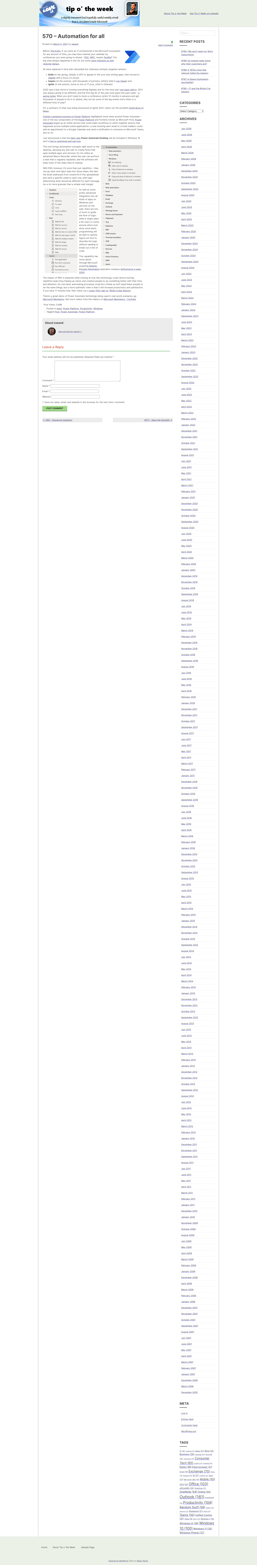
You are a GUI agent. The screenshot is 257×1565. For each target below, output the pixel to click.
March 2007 (187, 1362)
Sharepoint (196, 1511)
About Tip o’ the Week (64, 1547)
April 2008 (186, 1283)
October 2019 (188, 588)
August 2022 (187, 382)
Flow (57, 311)
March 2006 (187, 1386)
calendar (200, 1454)
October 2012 (188, 1084)
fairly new (75, 138)
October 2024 (188, 255)
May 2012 (186, 1114)
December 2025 (189, 171)
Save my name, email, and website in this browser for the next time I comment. (85, 402)
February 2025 (188, 231)
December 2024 (189, 243)
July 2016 (186, 812)
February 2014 (188, 987)
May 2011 (186, 1180)
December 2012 (189, 1072)
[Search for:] (198, 33)
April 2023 (186, 334)
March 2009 (187, 1259)
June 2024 (186, 279)
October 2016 (188, 793)
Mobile (207, 1479)
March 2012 (187, 1126)
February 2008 (188, 1295)
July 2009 (186, 1241)
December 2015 (189, 854)
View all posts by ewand (70, 331)
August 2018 (187, 666)
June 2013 (186, 1035)
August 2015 (187, 878)
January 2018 (188, 703)
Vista (188, 1519)
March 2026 (187, 152)
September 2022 (189, 376)
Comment (48, 380)
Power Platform (86, 119)
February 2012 (188, 1132)
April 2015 (186, 902)
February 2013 (188, 1059)
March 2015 (187, 908)
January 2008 (188, 1301)
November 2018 (189, 648)
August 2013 (187, 1023)
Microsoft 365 (191, 1480)
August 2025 (187, 195)
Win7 (196, 1519)
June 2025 (186, 207)
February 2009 (188, 1265)
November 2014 (189, 932)
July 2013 (186, 1029)
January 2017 (188, 775)
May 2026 (186, 140)
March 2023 (187, 340)
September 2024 (189, 261)
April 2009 (186, 1253)
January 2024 (188, 310)
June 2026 (186, 134)
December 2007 (189, 1307)
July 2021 (186, 461)
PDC (86, 57)
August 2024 (187, 267)
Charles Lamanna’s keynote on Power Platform (66, 116)
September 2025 (189, 189)
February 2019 (188, 636)
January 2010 (188, 1217)
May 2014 (186, 969)
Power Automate (69, 311)
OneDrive (200, 1488)
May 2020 (186, 545)
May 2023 (186, 328)
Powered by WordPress (118, 1561)
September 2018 (189, 660)
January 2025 (188, 237)
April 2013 (186, 1047)
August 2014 (187, 951)
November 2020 (189, 509)
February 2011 (188, 1198)
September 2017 (189, 727)
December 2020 (189, 503)
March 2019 (187, 630)
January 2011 (187, 1205)
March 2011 (187, 1192)
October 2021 (188, 443)
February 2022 (188, 418)
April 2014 (186, 975)
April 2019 (186, 624)
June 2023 (186, 322)
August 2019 (187, 600)
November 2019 (189, 582)
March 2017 (187, 763)
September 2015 (189, 872)
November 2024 (189, 249)
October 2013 (188, 1011)
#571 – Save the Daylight (158, 420)
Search (210, 1508)
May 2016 (186, 824)
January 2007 (188, 1374)
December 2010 (189, 1211)
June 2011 (186, 1174)
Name (46, 386)
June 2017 (186, 745)
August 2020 (187, 527)
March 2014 (187, 981)
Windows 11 (202, 1528)
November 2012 (189, 1078)
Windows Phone (192, 1532)
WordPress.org (188, 1431)
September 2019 (189, 594)
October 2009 (188, 1229)
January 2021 (188, 497)
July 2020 (186, 533)
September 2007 (189, 1325)
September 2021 (189, 449)
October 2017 (188, 721)
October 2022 (188, 370)
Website (46, 396)
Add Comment (165, 45)
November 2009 (189, 1223)
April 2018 (186, 691)
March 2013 (187, 1053)
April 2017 (186, 757)
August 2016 (187, 805)
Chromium (189, 1459)
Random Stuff (192, 1507)
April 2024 (186, 292)
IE (196, 1475)
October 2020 (188, 515)
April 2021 (186, 479)
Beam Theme (142, 1561)
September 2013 (189, 1017)
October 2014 (188, 938)
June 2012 (186, 1108)
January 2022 (188, 425)
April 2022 (186, 406)
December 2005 (189, 1392)
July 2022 (186, 388)
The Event (55, 51)
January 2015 (188, 920)
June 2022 (186, 394)
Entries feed (187, 1419)
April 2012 (186, 1120)
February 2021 (188, 491)
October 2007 (188, 1319)
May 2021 (186, 473)
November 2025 (189, 177)
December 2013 (189, 999)
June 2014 (186, 963)
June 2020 (186, 539)
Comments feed (189, 1425)
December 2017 (189, 709)
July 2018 (186, 672)
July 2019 (186, 606)
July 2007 (186, 1338)
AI (182, 1451)
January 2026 (188, 165)
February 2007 (188, 1368)
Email (46, 391)
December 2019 (189, 576)
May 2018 (186, 685)
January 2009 (188, 1271)
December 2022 (189, 358)
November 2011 (189, 1150)
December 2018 (189, 642)
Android (190, 1451)
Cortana (207, 1463)
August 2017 (187, 733)
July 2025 (186, 201)
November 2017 (189, 715)
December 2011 (189, 1144)
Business (187, 1454)
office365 (187, 1488)
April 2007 (186, 1356)
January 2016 (188, 848)
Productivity (86, 308)
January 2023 (188, 352)
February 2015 (188, 914)
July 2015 (186, 884)
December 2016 (189, 781)
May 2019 (186, 618)
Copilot (198, 1463)
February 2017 (188, 769)
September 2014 (189, 945)
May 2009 (186, 1247)
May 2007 (186, 1350)
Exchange (199, 1471)
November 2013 (189, 1005)
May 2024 (186, 285)
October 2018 (188, 654)
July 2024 (186, 273)
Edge (186, 1467)
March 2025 (187, 225)
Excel (184, 1472)
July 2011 (186, 1168)
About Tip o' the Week (175, 13)
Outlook (192, 1496)
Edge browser (202, 1467)
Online (204, 1491)
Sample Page (87, 1547)
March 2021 (187, 485)
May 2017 (186, 751)
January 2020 (188, 570)
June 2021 (186, 467)
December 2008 (189, 1277)
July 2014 (186, 957)
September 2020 (189, 521)
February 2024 (188, 304)
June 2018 (186, 678)
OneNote (188, 1491)
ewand (75, 44)
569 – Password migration (57, 420)
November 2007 (189, 1313)
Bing (209, 1451)
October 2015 (188, 866)
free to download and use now (65, 141)
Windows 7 (207, 1519)
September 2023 (189, 316)
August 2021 (187, 455)
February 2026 (188, 158)
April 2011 (186, 1186)
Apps (59, 308)
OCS (184, 1484)
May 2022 (186, 400)
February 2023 (188, 346)
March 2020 (187, 558)
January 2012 (188, 1138)
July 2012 (186, 1102)
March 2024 (187, 298)
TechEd (107, 57)
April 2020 (186, 552)
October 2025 (188, 183)
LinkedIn (203, 1476)
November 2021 (189, 437)
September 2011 (189, 1156)
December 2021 (189, 431)
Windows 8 (189, 1523)
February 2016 (188, 842)
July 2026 (186, 128)
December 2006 (189, 1380)
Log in (184, 1413)
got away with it (128, 89)
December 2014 (189, 926)
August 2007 (187, 1332)
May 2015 (186, 896)
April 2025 (186, 219)
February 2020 (188, 564)
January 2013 (188, 1065)
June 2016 (186, 818)
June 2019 (186, 612)
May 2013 (186, 1041)
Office (198, 1484)
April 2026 (186, 146)
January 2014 (188, 993)
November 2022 (189, 364)
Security (184, 1511)
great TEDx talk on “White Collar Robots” (110, 290)
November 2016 (189, 787)
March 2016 (187, 836)
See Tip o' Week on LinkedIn (204, 13)
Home (44, 1547)
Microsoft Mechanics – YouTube (120, 299)
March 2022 (187, 412)
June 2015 (186, 890)
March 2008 (187, 1289)
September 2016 (189, 799)
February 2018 (188, 697)
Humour (187, 1476)
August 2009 (187, 1235)
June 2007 (186, 1344)
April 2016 (186, 830)
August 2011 (187, 1162)
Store (206, 1511)
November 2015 (189, 860)
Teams (187, 1515)
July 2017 (186, 739)
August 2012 (187, 1096)
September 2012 (189, 1090)
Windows (98, 308)
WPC (92, 57)
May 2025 (186, 213)
